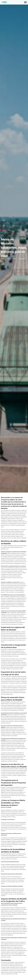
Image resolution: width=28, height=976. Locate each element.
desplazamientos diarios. (20, 563)
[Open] (25, 2)
